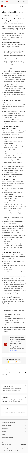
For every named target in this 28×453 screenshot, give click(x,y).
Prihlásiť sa (24, 1)
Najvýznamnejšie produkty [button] (7, 437)
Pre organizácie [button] (5, 428)
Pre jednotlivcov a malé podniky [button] (8, 422)
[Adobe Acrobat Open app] (26, 6)
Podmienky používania (6, 448)
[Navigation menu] (2, 2)
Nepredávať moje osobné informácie (8, 450)
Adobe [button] (3, 434)
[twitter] (7, 444)
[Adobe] (7, 2)
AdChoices (18, 450)
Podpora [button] (4, 431)
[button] (19, 2)
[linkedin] (10, 444)
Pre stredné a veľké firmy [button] (7, 425)
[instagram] (5, 444)
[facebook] (3, 444)
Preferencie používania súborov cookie (17, 448)
